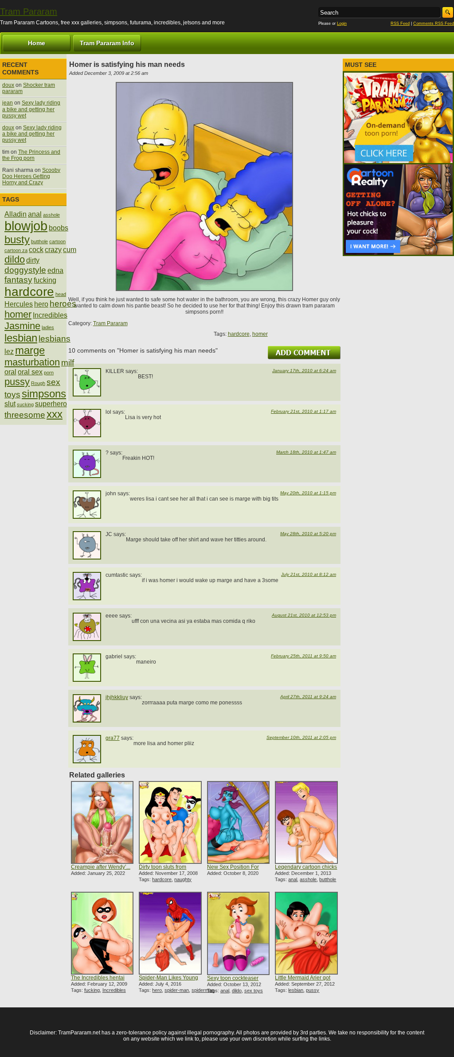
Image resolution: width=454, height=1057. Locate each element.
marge (30, 350)
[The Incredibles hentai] (102, 933)
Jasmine (22, 325)
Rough (38, 383)
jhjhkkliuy (117, 697)
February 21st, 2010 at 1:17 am (303, 411)
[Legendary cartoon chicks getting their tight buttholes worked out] (306, 822)
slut (10, 404)
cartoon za (15, 250)
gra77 (113, 738)
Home (36, 43)
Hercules (18, 304)
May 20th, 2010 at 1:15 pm (308, 492)
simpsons (44, 394)
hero (157, 990)
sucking (25, 404)
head (60, 294)
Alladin (15, 214)
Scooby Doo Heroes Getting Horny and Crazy (31, 176)
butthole (327, 879)
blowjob (25, 225)
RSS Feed (400, 23)
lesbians (54, 338)
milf (67, 362)
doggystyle (25, 270)
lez (9, 351)
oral (10, 372)
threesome (24, 415)
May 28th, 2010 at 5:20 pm (308, 533)
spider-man (176, 990)
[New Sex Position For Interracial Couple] (238, 822)
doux (8, 85)
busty (17, 239)
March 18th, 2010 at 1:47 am (306, 452)
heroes (63, 303)
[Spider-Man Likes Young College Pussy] (170, 933)
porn (49, 372)
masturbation (32, 362)
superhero (51, 404)
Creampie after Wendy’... (100, 867)
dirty (32, 260)
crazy (53, 249)
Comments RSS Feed (433, 23)
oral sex (30, 372)
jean (7, 103)
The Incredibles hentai (98, 978)
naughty (183, 879)
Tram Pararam (28, 11)
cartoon (57, 241)
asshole (308, 879)
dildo (237, 990)
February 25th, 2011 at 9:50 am (303, 655)
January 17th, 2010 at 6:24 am (304, 370)
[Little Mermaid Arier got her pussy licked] (306, 933)
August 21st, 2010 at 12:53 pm (304, 615)
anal (292, 879)
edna (55, 270)
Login (342, 23)
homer (260, 334)
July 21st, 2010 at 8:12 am (308, 574)
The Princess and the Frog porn (31, 155)
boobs (58, 228)
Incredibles (114, 990)
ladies (48, 327)
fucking (92, 990)
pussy (312, 990)
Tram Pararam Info (107, 43)
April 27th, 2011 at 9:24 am (308, 696)
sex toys (253, 990)
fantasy (18, 279)
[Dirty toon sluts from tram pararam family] (170, 822)
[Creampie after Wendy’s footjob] (102, 822)
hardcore (239, 334)
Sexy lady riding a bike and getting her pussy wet (31, 109)
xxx (55, 414)
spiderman (203, 990)
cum (69, 249)
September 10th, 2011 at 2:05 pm (301, 737)
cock (36, 249)
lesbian (295, 990)
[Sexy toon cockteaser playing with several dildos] (238, 933)
